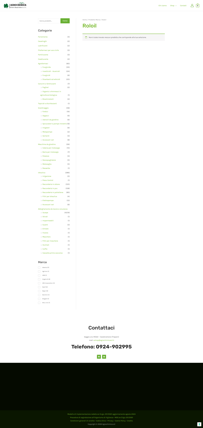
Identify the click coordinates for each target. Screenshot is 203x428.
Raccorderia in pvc (50, 188)
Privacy (110, 421)
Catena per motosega (51, 148)
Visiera (45, 233)
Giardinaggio (43, 108)
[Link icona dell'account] (192, 5)
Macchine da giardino (47, 144)
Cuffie (45, 249)
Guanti (45, 225)
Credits (130, 421)
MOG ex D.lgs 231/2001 (124, 417)
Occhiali (46, 245)
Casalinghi (42, 41)
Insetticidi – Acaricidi (51, 71)
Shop (172, 5)
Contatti (183, 5)
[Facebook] (99, 357)
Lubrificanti (42, 46)
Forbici (45, 111)
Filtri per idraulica (50, 196)
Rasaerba (46, 168)
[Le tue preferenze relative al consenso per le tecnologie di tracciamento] (199, 424)
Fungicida (47, 67)
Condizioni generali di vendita (82, 421)
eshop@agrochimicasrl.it (104, 340)
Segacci (46, 116)
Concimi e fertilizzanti (47, 84)
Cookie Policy (120, 421)
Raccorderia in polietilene (53, 192)
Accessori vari (48, 140)
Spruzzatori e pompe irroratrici (55, 124)
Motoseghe (47, 164)
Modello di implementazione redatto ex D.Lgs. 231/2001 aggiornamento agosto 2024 (101, 414)
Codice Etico (101, 421)
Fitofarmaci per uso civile (48, 50)
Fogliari (46, 87)
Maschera (46, 237)
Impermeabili (48, 220)
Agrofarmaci (43, 63)
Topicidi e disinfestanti (47, 103)
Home (84, 20)
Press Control (48, 180)
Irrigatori (46, 128)
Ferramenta (42, 37)
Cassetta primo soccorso (53, 253)
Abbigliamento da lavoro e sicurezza (52, 209)
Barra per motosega (50, 152)
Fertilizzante (43, 55)
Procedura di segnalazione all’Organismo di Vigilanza (91, 417)
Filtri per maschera (50, 241)
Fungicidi (46, 75)
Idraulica (41, 173)
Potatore (46, 156)
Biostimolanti (48, 99)
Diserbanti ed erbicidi (51, 79)
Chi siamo (162, 5)
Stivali (45, 216)
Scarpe (45, 212)
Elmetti (46, 229)
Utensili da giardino (50, 120)
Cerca (65, 21)
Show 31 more (43, 306)
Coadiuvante (43, 59)
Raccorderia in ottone (51, 184)
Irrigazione (47, 176)
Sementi (46, 136)
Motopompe (47, 132)
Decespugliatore (49, 160)
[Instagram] (104, 357)
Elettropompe (48, 200)
